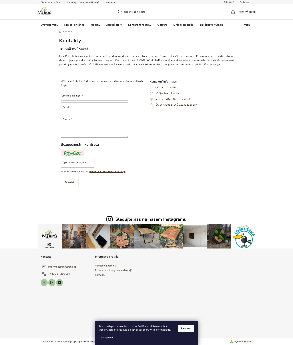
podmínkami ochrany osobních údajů (107, 171)
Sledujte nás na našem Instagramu (151, 219)
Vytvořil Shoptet (243, 341)
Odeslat (69, 182)
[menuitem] (49, 25)
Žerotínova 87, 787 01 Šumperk (173, 99)
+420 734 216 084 (166, 87)
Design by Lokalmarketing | (56, 341)
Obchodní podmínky (50, 2)
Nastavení (107, 337)
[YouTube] (59, 282)
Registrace (244, 2)
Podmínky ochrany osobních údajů (83, 2)
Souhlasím (186, 328)
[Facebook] (44, 282)
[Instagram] (51, 282)
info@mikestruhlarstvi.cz (168, 93)
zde (168, 329)
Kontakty (110, 2)
